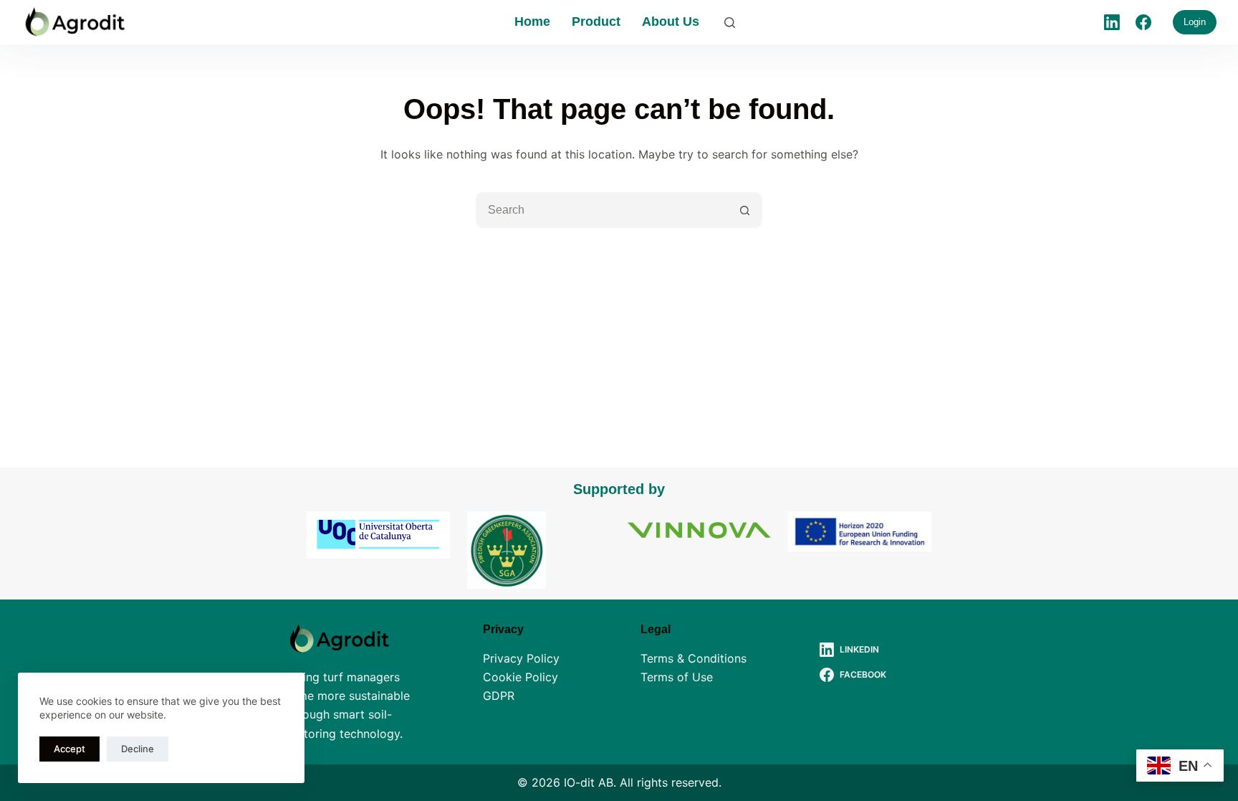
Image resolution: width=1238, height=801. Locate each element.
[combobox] (602, 210)
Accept (69, 748)
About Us (670, 21)
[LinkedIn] (1112, 22)
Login (1195, 21)
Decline (137, 748)
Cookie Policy (520, 677)
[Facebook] (1143, 22)
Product (596, 21)
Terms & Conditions (693, 658)
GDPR (498, 695)
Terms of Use (676, 677)
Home (532, 21)
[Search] (729, 22)
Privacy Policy (521, 658)
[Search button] (744, 210)
